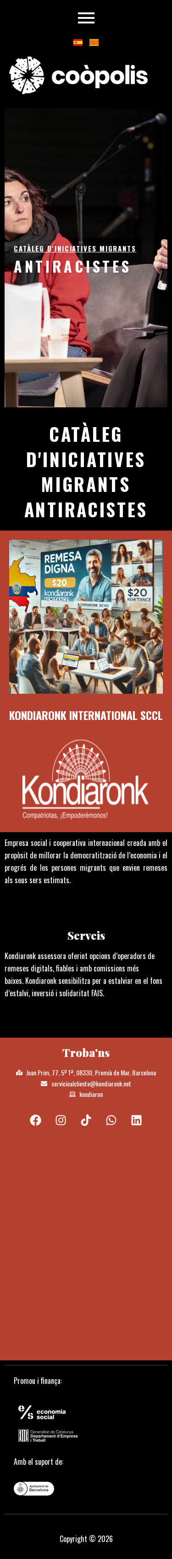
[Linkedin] (136, 1120)
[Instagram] (61, 1120)
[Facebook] (35, 1120)
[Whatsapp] (111, 1120)
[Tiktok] (86, 1120)
